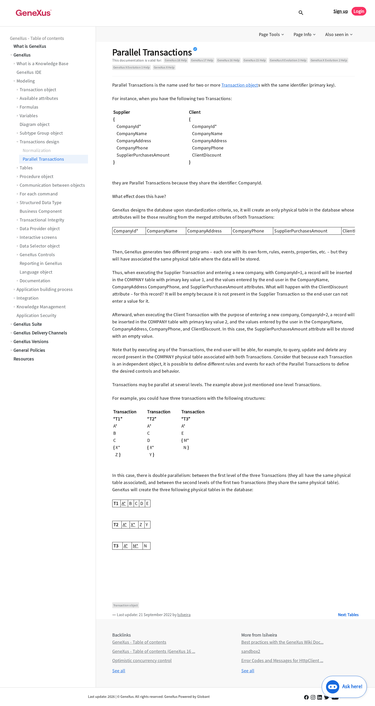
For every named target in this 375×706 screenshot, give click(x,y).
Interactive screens (38, 237)
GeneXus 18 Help (176, 60)
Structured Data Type (40, 202)
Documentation (35, 281)
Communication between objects (52, 185)
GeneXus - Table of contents (37, 38)
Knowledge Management (41, 307)
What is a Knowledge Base (42, 63)
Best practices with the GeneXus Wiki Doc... (282, 642)
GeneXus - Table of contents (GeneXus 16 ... (153, 651)
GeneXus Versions (31, 341)
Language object (36, 272)
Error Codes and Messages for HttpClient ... (282, 660)
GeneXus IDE (29, 72)
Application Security (36, 315)
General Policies (29, 350)
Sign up (340, 11)
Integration (28, 298)
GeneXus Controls (37, 254)
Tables (26, 168)
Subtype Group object (41, 133)
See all (118, 671)
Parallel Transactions (43, 159)
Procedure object (36, 176)
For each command (39, 194)
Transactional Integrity (42, 220)
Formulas (29, 107)
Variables (29, 116)
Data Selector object (40, 246)
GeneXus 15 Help (255, 60)
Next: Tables (348, 614)
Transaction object (38, 89)
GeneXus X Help (164, 67)
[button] (272, 34)
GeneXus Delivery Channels (40, 333)
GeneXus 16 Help (228, 60)
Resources (24, 359)
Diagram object (34, 124)
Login (359, 11)
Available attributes (39, 98)
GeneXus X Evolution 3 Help (288, 60)
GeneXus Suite (28, 324)
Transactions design (39, 142)
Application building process (45, 289)
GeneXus (22, 55)
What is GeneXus (30, 46)
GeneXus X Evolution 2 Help (329, 60)
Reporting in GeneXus (41, 263)
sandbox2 (250, 651)
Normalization (37, 150)
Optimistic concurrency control (142, 660)
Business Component (41, 211)
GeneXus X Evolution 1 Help (131, 67)
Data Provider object (40, 228)
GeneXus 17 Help (202, 60)
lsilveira (184, 614)
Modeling (26, 81)
